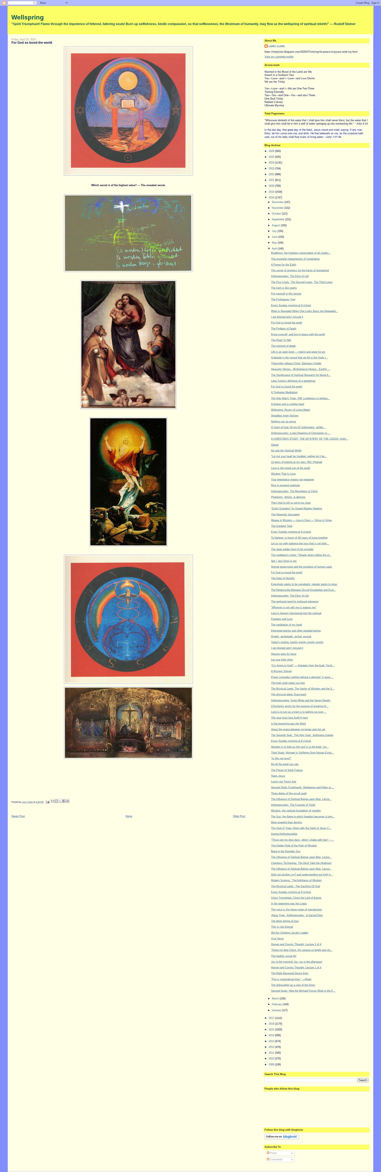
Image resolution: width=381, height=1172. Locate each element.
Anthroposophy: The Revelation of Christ (294, 491)
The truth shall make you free (288, 682)
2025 (272, 156)
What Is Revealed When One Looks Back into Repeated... (304, 311)
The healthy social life (283, 956)
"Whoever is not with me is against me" (293, 607)
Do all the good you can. (285, 764)
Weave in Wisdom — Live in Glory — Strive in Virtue (301, 520)
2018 (272, 197)
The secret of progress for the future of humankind (300, 270)
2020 (272, 185)
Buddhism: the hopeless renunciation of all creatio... (301, 252)
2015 (272, 1029)
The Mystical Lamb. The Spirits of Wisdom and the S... (303, 688)
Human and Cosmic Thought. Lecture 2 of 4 (296, 944)
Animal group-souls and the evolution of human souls (301, 566)
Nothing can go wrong (283, 421)
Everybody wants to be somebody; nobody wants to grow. (304, 584)
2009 (272, 1064)
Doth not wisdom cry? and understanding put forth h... (302, 874)
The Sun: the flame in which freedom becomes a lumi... (303, 816)
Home (128, 816)
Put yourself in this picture (286, 293)
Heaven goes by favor (283, 653)
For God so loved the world (286, 322)
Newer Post (18, 816)
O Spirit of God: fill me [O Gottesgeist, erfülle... (298, 427)
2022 (272, 174)
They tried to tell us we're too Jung (291, 502)
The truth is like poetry (284, 287)
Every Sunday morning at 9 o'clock (291, 305)
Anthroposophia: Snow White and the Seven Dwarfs (300, 700)
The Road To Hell (281, 340)
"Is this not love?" (281, 758)
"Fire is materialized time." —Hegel (291, 979)
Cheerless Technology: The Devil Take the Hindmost (301, 863)
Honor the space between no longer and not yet (298, 729)
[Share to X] (60, 801)
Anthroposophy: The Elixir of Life (290, 276)
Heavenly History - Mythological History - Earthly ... (300, 369)
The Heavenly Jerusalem (285, 514)
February (277, 1004)
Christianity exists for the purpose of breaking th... (300, 706)
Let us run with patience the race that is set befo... (300, 543)
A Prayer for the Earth (283, 264)
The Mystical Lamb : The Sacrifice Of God (295, 886)
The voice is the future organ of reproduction (296, 909)
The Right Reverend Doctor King (289, 973)
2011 (272, 1052)
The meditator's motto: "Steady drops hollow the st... (301, 555)
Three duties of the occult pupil (289, 793)
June (275, 236)
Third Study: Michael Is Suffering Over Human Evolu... (302, 752)
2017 (272, 1017)
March (276, 998)
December (278, 202)
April (275, 248)
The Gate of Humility (283, 578)
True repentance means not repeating (292, 479)
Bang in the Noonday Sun (285, 851)
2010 (272, 1058)
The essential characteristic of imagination (295, 258)
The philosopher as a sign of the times (293, 985)
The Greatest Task (281, 526)
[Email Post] (47, 802)
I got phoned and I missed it (287, 316)
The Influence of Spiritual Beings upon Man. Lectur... (301, 799)
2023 (272, 168)
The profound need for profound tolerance (294, 601)
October (277, 213)
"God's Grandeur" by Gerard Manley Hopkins (296, 508)
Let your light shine (282, 659)
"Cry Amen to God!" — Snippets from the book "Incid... (302, 665)
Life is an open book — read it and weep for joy (298, 351)
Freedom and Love (281, 618)
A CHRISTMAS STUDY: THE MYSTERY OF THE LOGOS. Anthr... (309, 438)
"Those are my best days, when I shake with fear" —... (302, 839)
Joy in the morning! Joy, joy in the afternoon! (296, 961)
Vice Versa (277, 938)
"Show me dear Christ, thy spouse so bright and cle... (302, 950)
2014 (272, 1035)
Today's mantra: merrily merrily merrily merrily (297, 642)
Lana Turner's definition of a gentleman (293, 380)
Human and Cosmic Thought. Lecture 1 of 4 (296, 967)
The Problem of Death (283, 328)
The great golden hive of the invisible (292, 549)
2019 (272, 191)
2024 (272, 162)
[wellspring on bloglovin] (282, 1138)
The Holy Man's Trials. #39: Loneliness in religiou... (300, 398)
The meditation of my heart (286, 624)
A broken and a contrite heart (287, 404)
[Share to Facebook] (64, 801)
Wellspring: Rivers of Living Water (290, 409)
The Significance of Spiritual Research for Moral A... (301, 375)
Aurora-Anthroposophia (284, 833)
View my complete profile (279, 56)
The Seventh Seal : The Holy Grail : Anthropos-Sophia (302, 735)
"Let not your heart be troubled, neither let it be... (299, 456)
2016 (272, 1023)
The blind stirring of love (285, 921)
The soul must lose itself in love (289, 717)
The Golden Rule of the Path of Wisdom (294, 845)
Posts (273, 1153)
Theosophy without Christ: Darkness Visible (296, 363)
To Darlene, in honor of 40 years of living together (299, 537)
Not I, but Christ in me (283, 560)
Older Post (239, 816)
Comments (276, 1159)
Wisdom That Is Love (283, 473)
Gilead (274, 444)
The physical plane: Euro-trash (288, 694)
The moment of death (283, 345)
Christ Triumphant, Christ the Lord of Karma (296, 897)
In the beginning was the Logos (289, 903)
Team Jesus (278, 775)
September (278, 219)
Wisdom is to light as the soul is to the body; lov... (300, 746)
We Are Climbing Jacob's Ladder (289, 932)
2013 (272, 1041)
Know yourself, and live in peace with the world (298, 334)
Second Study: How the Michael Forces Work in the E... (303, 990)
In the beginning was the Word (288, 723)
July (274, 231)
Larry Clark (276, 46)
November (278, 207)
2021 (272, 180)
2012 (272, 1046)
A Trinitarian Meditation (284, 392)
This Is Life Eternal (282, 926)
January (277, 1010)
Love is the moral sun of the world (290, 468)
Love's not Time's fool (283, 781)
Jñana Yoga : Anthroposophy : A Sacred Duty (297, 915)
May (275, 242)
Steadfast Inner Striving (284, 415)
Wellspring (27, 17)
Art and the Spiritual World (286, 450)
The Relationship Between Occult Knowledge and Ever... (303, 589)
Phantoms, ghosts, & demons (288, 497)
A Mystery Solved (281, 671)
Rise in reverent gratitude (285, 485)
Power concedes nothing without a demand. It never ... (302, 677)
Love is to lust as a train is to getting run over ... (298, 711)
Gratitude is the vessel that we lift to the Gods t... (299, 357)
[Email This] (53, 801)
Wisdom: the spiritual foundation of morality (296, 810)
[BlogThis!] (56, 801)
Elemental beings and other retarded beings (296, 630)
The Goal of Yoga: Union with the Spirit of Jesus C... (301, 828)
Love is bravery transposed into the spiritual (296, 613)
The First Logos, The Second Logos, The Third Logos (302, 282)
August (276, 225)
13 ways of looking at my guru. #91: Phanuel (296, 462)
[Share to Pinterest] (68, 801)
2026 (272, 151)
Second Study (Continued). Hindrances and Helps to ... (302, 787)
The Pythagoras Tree (283, 299)
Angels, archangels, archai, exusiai (291, 636)
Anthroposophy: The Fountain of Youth (293, 804)
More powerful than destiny (286, 822)
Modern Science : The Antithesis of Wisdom (296, 880)
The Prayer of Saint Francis (287, 770)
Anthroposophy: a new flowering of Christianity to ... (300, 433)
